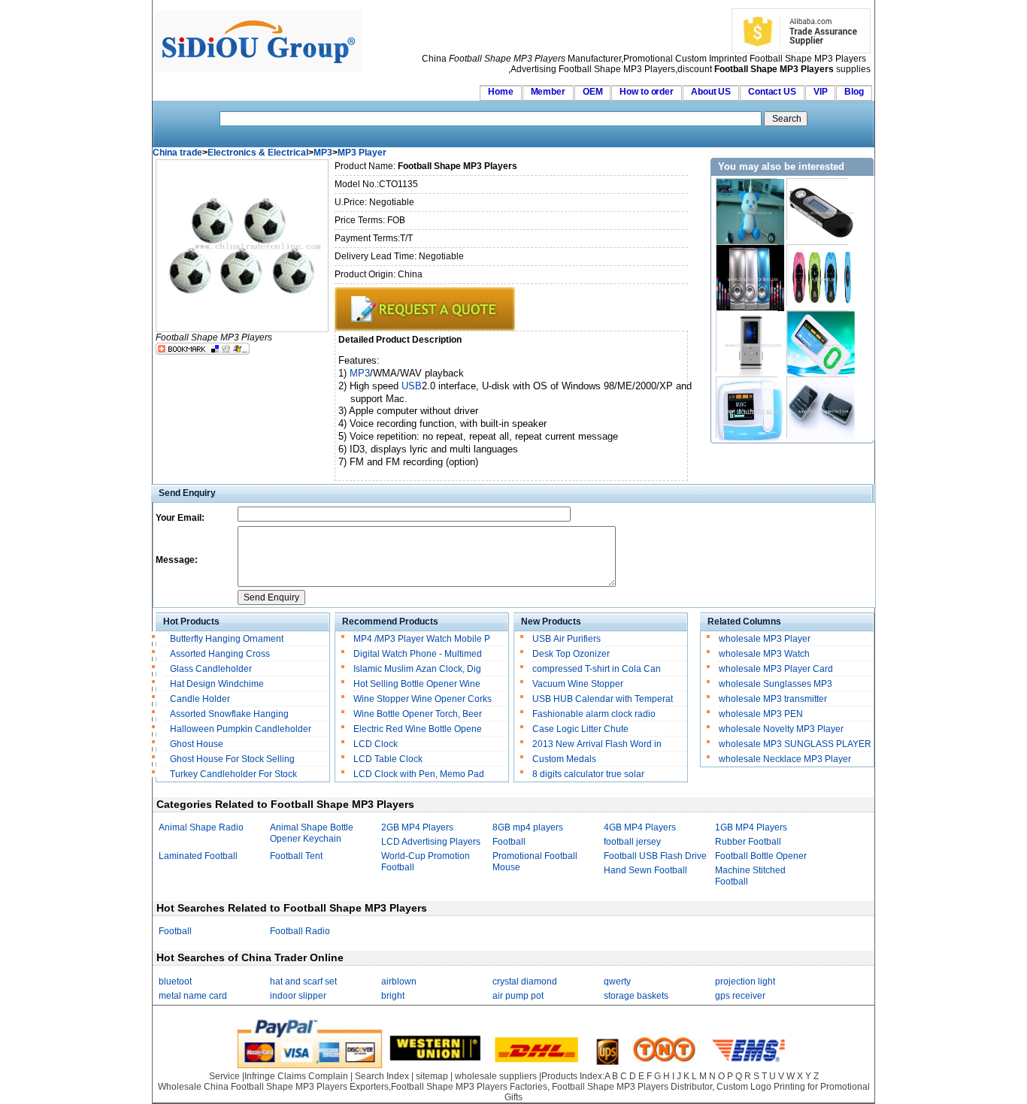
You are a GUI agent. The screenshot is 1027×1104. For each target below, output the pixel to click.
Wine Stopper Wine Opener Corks (422, 699)
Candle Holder (200, 699)
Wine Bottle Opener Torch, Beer (417, 714)
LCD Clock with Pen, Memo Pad (418, 774)
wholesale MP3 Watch (764, 654)
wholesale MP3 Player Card (776, 669)
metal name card (193, 996)
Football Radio (300, 931)
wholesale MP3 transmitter (773, 699)
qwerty (617, 981)
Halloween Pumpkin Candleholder (240, 729)
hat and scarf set (303, 981)
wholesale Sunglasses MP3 (775, 684)
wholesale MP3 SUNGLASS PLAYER (795, 744)
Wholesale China (193, 1086)
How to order (647, 91)
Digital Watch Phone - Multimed (417, 654)
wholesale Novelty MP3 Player (781, 729)
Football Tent (296, 856)
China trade (177, 152)
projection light (745, 981)
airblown (399, 981)
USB (411, 386)
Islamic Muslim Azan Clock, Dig (417, 669)
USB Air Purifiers (566, 639)
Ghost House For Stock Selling (232, 759)
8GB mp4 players (527, 827)
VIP (820, 91)
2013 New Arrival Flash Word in (597, 744)
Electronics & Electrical (258, 152)
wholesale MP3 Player (764, 639)
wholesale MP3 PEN (761, 714)
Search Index (382, 1076)
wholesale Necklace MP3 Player (785, 759)
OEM (593, 91)
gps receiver (740, 996)
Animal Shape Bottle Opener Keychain (311, 833)
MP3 (323, 152)
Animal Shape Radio (201, 827)
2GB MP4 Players (417, 827)
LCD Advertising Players (430, 841)
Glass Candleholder (211, 669)
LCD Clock (375, 744)
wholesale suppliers (496, 1076)
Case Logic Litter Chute (580, 729)
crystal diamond (524, 981)
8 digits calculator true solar (588, 774)
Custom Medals (564, 759)
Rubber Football (748, 841)
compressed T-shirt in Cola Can (596, 669)
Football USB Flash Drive (655, 856)
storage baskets (636, 996)
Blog (854, 91)
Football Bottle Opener (761, 856)
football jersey (632, 841)
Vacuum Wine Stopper (577, 684)
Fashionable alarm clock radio (595, 714)
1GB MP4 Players (751, 827)
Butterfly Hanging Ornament (226, 639)
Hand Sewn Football (645, 870)
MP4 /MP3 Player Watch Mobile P (421, 639)
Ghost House (196, 744)
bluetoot (175, 981)
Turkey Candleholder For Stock (234, 774)
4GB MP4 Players (640, 827)
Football (509, 841)
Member (548, 91)
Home (501, 91)
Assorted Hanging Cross (220, 654)
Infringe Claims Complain (296, 1076)
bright (392, 996)
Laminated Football (198, 856)
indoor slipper (298, 996)
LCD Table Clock (388, 759)
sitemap (432, 1076)
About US (711, 91)
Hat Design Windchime (217, 684)
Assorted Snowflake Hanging (229, 714)
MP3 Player (362, 152)
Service (224, 1076)
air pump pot (518, 996)
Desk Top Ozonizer (571, 654)
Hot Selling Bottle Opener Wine (416, 684)
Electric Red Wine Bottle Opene (417, 729)
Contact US (772, 91)
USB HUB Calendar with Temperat (602, 699)
